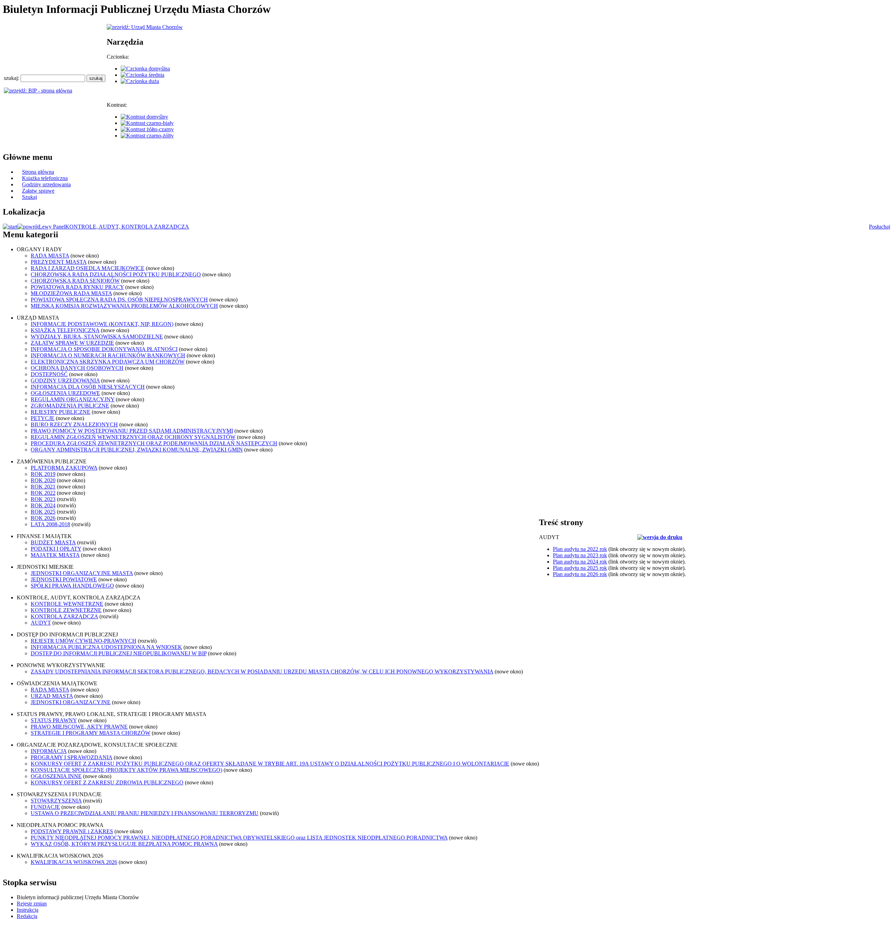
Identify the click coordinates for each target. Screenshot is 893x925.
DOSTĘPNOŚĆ (49, 374)
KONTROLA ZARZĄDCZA (64, 616)
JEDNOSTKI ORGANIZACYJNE (71, 702)
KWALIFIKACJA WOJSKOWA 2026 (74, 862)
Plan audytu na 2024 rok (580, 562)
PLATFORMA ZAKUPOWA (64, 468)
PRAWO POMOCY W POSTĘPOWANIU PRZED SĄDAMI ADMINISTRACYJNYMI (132, 431)
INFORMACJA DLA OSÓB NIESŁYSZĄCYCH (88, 387)
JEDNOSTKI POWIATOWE (64, 579)
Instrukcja (27, 910)
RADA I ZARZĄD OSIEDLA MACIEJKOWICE (87, 268)
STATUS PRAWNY (54, 720)
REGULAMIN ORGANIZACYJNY (72, 399)
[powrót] (28, 227)
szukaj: (12, 78)
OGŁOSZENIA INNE (56, 776)
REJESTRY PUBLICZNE (60, 412)
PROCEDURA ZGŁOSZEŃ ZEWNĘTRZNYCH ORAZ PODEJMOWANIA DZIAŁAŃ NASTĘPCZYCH (154, 443)
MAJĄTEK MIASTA (55, 555)
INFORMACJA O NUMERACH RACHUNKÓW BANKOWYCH (108, 355)
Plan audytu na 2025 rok (580, 568)
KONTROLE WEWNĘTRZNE (67, 604)
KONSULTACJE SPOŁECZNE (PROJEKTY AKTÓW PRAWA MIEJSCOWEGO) (126, 770)
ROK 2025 (43, 512)
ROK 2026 (43, 518)
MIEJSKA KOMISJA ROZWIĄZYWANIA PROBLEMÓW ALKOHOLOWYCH (124, 306)
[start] (10, 227)
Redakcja (27, 916)
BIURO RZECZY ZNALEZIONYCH (74, 424)
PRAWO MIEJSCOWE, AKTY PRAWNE (79, 727)
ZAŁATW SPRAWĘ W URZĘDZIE (72, 343)
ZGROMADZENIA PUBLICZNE (70, 406)
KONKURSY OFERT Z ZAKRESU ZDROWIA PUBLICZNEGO (107, 782)
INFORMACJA (49, 751)
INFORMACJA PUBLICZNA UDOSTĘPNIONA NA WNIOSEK (106, 647)
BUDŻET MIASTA (53, 542)
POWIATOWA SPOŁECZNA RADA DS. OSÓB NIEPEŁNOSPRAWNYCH (119, 300)
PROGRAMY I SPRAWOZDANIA (71, 757)
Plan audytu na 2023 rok (580, 555)
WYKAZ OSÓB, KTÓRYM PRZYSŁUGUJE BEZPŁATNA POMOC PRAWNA (124, 844)
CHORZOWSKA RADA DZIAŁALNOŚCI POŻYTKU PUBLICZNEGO (116, 274)
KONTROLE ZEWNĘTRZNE (66, 610)
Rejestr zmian (32, 904)
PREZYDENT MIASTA (59, 262)
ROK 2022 (43, 493)
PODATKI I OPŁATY (56, 549)
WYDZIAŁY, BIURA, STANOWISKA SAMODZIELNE (97, 337)
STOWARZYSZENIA (56, 801)
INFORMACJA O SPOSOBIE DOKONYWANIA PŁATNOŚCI (104, 349)
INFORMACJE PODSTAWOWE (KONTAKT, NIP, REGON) (102, 324)
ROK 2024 (43, 505)
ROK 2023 (43, 499)
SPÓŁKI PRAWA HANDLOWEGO (72, 586)
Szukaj (29, 197)
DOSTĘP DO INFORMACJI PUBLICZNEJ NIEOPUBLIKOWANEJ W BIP (119, 653)
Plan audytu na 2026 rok (580, 574)
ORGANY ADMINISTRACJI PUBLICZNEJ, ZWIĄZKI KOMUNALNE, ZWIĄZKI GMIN (137, 450)
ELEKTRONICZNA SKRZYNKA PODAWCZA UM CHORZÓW (108, 362)
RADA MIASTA (50, 256)
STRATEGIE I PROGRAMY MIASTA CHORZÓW (90, 733)
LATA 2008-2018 (50, 524)
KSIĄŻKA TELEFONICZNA (65, 330)
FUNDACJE (45, 807)
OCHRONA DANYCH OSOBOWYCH (77, 368)
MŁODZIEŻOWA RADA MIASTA (71, 293)
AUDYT (41, 623)
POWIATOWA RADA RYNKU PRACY (77, 287)
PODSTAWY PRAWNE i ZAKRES (72, 831)
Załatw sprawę (38, 191)
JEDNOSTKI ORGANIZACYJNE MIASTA (82, 573)
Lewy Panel (52, 227)
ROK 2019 (43, 474)
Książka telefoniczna (45, 178)
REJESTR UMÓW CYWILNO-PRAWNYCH (83, 641)
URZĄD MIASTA (52, 696)
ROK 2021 (43, 487)
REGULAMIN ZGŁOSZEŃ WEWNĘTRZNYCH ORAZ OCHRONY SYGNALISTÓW (133, 437)
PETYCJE (42, 418)
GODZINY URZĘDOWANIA (65, 380)
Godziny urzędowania (46, 184)
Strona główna (38, 172)
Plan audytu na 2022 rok (580, 549)
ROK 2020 (43, 480)
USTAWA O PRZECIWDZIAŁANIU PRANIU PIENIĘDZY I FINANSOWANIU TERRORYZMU (144, 813)
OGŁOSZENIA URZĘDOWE (65, 393)
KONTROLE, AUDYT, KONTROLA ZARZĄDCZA (127, 227)
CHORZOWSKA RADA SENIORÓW (75, 281)
